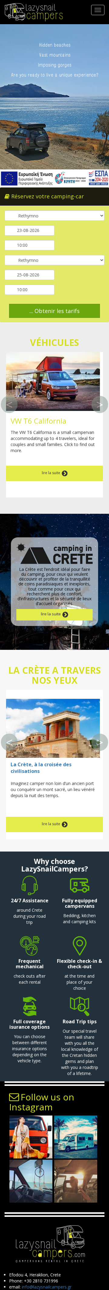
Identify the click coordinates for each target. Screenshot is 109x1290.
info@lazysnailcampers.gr (46, 1287)
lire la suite (51, 472)
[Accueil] (32, 12)
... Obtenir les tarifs (54, 310)
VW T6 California (38, 421)
